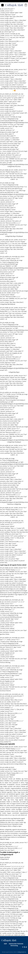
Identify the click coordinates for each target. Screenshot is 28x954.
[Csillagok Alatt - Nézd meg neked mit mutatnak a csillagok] (14, 5)
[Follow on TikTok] (26, 947)
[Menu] (2, 5)
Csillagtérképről (4, 859)
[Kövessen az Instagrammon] (24, 947)
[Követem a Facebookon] (22, 947)
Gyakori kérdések (5, 857)
